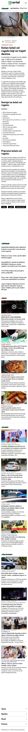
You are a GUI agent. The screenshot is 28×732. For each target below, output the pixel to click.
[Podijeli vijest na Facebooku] (25, 15)
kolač (4, 207)
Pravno (4, 724)
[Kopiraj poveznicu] (25, 18)
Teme (3, 709)
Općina (4, 714)
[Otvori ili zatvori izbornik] (26, 3)
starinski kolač (20, 207)
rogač (11, 207)
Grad (3, 719)
